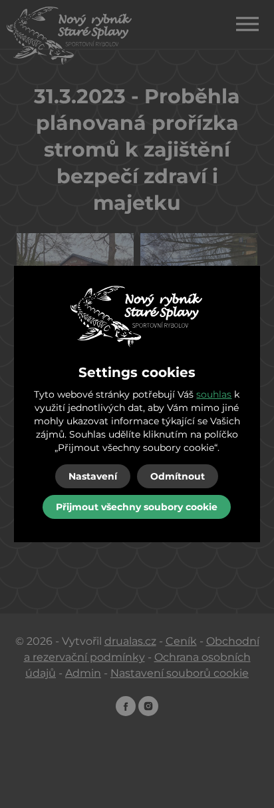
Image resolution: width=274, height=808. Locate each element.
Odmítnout (177, 476)
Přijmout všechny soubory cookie (136, 507)
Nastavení (92, 476)
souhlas (213, 394)
